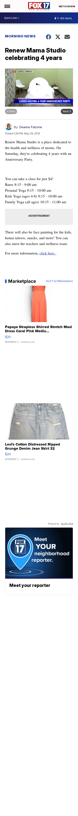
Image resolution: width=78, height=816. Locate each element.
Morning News (20, 36)
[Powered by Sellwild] (67, 523)
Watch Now (66, 6)
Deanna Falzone (30, 127)
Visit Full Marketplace (59, 281)
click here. (48, 253)
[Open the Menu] (7, 6)
